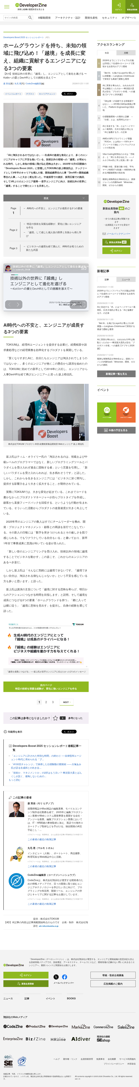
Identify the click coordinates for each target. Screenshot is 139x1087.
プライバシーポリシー (114, 1063)
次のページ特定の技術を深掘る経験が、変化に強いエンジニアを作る (46, 686)
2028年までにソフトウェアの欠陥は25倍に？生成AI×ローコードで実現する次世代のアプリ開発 (118, 63)
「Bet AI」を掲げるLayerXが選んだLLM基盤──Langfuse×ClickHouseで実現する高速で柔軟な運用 (119, 75)
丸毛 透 (18, 83)
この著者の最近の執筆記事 (42, 839)
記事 (107, 279)
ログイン (118, 250)
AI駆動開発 (44, 17)
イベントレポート (13, 93)
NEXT (66, 702)
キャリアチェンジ (47, 93)
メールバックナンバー (118, 233)
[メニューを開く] (7, 7)
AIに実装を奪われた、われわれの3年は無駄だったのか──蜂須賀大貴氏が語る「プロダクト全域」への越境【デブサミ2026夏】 (119, 90)
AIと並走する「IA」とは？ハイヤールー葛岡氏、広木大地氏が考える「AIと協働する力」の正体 (119, 128)
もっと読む (15, 779)
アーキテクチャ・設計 (68, 17)
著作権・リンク (70, 1058)
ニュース (126, 279)
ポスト (69, 93)
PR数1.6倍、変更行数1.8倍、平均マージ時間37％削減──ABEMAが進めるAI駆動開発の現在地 (119, 169)
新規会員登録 (117, 242)
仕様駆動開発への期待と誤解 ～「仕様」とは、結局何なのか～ (118, 118)
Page (13, 230)
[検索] (30, 17)
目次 (46, 198)
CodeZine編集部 (33, 83)
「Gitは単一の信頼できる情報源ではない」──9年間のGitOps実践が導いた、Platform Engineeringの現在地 (119, 105)
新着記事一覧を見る (116, 373)
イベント (50, 998)
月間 (126, 52)
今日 (107, 52)
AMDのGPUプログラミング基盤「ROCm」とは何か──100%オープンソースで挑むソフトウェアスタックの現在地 (119, 143)
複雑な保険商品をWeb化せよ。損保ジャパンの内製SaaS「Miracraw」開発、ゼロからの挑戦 (119, 182)
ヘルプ (57, 1058)
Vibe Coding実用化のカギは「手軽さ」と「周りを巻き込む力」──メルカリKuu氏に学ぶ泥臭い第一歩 (118, 156)
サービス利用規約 (127, 1058)
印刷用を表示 (15, 731)
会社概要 (112, 1058)
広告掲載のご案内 (113, 983)
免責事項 (100, 1058)
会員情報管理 (87, 1058)
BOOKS (71, 998)
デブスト (30, 93)
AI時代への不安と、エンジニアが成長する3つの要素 (55, 208)
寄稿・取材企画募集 (113, 975)
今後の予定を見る (118, 430)
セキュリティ (109, 17)
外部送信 (131, 1063)
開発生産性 (91, 17)
